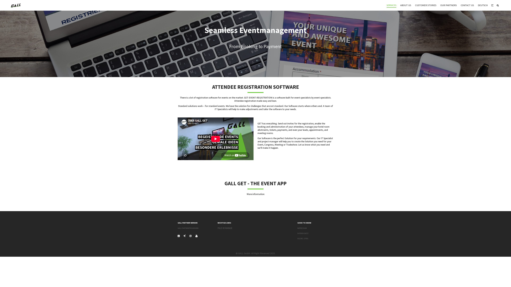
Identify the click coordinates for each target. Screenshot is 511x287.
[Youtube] (196, 235)
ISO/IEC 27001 (302, 238)
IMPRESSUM (302, 228)
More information (255, 194)
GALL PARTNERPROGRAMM (188, 228)
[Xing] (185, 235)
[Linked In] (179, 235)
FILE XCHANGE (225, 228)
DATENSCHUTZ (302, 233)
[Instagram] (190, 235)
